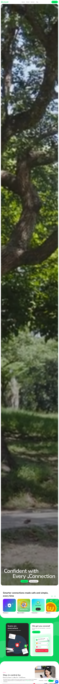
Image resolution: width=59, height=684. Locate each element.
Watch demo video (33, 581)
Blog (37, 2)
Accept (51, 680)
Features (23, 2)
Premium (27, 2)
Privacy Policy (28, 680)
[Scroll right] (55, 596)
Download (54, 2)
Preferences (41, 680)
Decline (46, 680)
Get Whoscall (24, 581)
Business (32, 2)
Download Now (36, 632)
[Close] (55, 680)
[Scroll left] (52, 596)
